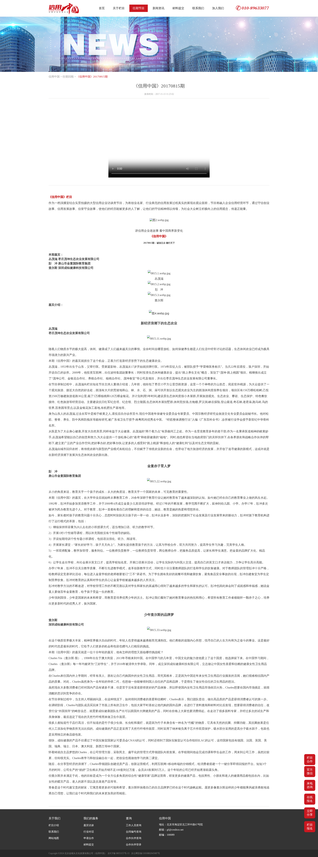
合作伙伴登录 (133, 844)
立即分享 (310, 812)
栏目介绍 (54, 825)
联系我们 (198, 8)
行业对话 (89, 831)
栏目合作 (310, 759)
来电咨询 (310, 785)
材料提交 (178, 8)
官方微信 (310, 771)
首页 (102, 8)
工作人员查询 (133, 825)
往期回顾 (68, 76)
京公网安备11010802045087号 (145, 853)
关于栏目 (119, 8)
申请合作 (89, 838)
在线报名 (310, 799)
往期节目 (138, 8)
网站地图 (54, 838)
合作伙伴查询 (133, 838)
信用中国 (54, 76)
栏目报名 (310, 826)
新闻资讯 (158, 8)
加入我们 (218, 8)
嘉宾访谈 (89, 825)
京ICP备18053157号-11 (119, 853)
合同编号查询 (133, 831)
